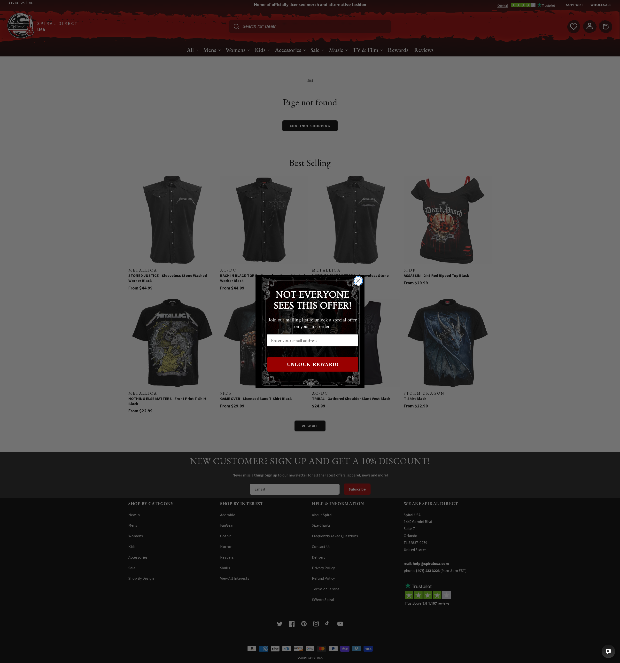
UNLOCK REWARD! (313, 364)
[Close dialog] (358, 281)
